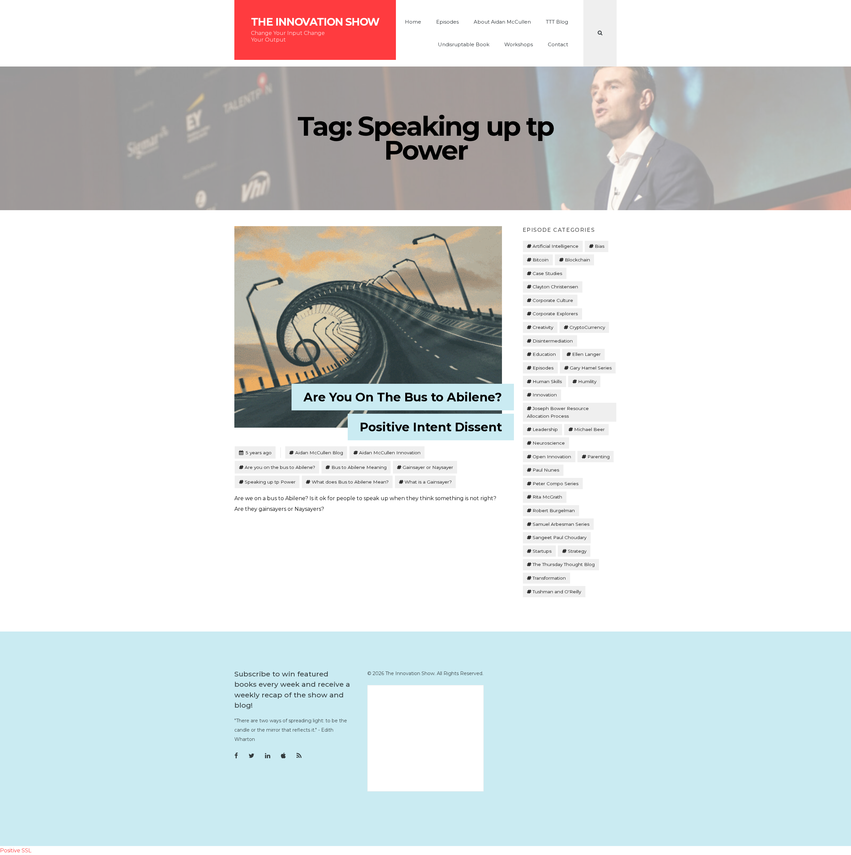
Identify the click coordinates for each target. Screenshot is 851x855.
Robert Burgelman (554, 510)
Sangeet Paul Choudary (559, 537)
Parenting (598, 456)
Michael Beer (589, 429)
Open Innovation (552, 456)
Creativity (543, 327)
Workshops (518, 44)
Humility (587, 381)
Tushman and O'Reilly (557, 591)
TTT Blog (557, 22)
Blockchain (577, 259)
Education (544, 354)
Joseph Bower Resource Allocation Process (558, 412)
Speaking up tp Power (270, 482)
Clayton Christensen (555, 286)
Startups (542, 551)
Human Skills (547, 381)
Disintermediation (553, 341)
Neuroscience (549, 443)
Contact (558, 44)
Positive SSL (15, 850)
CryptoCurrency (587, 327)
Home (413, 22)
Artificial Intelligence (555, 246)
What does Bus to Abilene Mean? (350, 482)
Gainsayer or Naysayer (428, 467)
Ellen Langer (586, 354)
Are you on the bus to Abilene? (280, 467)
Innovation (545, 394)
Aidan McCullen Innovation (390, 452)
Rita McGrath (547, 496)
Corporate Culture (553, 300)
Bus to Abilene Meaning (359, 467)
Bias (599, 246)
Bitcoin (540, 259)
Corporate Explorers (555, 313)
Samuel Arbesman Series (561, 524)
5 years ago (255, 452)
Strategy (577, 551)
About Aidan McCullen (502, 22)
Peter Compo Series (555, 483)
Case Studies (547, 273)
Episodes (447, 22)
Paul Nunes (546, 470)
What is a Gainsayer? (428, 482)
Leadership (545, 429)
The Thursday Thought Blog (564, 564)
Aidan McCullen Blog (319, 452)
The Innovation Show (315, 22)
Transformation (549, 578)
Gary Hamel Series (591, 367)
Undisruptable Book (463, 44)
